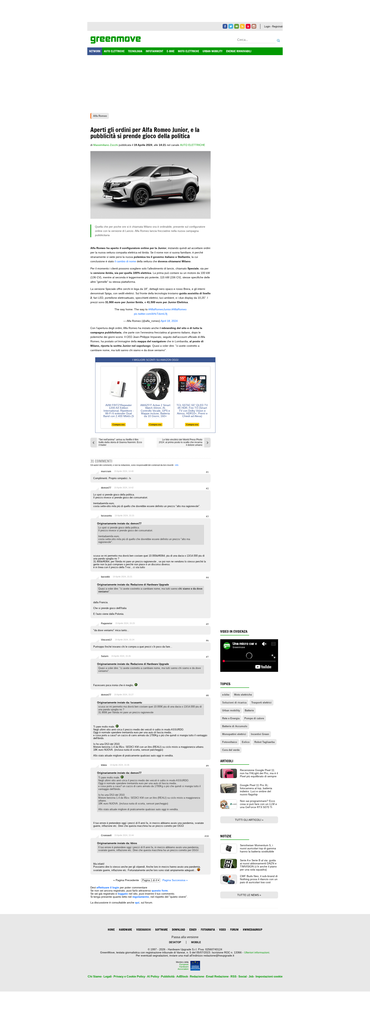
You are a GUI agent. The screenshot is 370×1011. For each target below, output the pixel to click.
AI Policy (153, 976)
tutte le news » (249, 895)
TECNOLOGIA (135, 51)
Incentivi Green (260, 734)
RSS (233, 976)
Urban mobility (231, 710)
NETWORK (94, 51)
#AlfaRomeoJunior (159, 309)
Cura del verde (231, 750)
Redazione (197, 976)
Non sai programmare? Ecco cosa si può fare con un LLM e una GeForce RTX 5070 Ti (258, 804)
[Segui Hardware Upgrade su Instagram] (253, 26)
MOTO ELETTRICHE (188, 51)
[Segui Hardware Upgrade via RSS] (242, 26)
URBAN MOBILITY (213, 51)
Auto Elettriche (192, 144)
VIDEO (222, 930)
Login (267, 26)
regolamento (140, 896)
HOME (111, 930)
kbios (104, 765)
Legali (107, 976)
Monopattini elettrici (234, 734)
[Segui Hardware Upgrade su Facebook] (225, 26)
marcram (106, 471)
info (176, 465)
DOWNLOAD (178, 930)
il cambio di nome (125, 261)
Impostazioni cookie (269, 976)
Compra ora (118, 424)
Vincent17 (106, 639)
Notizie (225, 836)
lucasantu (106, 515)
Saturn (104, 656)
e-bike (225, 694)
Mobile (196, 942)
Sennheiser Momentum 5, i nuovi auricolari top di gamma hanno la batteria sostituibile (258, 848)
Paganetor (106, 623)
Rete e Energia (231, 718)
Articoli (226, 761)
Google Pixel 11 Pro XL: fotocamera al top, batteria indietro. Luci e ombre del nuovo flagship (256, 790)
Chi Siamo (95, 976)
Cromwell (106, 835)
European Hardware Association (183, 966)
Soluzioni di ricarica (234, 702)
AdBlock (182, 976)
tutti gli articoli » (249, 819)
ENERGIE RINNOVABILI (238, 51)
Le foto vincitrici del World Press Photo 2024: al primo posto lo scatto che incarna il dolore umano (180, 442)
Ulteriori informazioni (256, 952)
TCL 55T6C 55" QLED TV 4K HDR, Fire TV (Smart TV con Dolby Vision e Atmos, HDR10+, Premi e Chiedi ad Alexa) (192, 411)
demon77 (106, 487)
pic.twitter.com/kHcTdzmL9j (150, 313)
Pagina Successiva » (175, 880)
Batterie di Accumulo (234, 726)
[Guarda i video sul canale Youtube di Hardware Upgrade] (248, 26)
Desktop (175, 942)
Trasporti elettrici (261, 702)
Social (242, 976)
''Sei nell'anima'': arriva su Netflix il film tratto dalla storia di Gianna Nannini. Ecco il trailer (120, 442)
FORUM (234, 930)
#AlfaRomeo (179, 309)
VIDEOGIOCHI (143, 930)
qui (137, 902)
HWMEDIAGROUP (252, 930)
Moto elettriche (243, 694)
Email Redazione (217, 976)
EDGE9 (193, 930)
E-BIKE (170, 51)
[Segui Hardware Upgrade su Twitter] (230, 26)
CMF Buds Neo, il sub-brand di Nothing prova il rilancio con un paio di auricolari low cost (259, 879)
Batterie (249, 710)
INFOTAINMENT (154, 51)
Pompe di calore (254, 718)
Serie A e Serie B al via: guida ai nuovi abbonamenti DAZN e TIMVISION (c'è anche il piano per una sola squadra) (258, 865)
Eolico (246, 742)
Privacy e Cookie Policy (129, 976)
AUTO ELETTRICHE (114, 51)
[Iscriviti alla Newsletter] (236, 26)
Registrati (277, 26)
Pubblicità (167, 976)
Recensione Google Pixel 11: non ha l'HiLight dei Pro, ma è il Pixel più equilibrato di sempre (259, 773)
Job (251, 976)
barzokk (105, 576)
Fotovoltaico (229, 742)
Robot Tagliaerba (264, 742)
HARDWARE (125, 930)
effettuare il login (108, 887)
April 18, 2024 (169, 320)
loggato (123, 893)
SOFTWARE (161, 930)
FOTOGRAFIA (208, 930)
